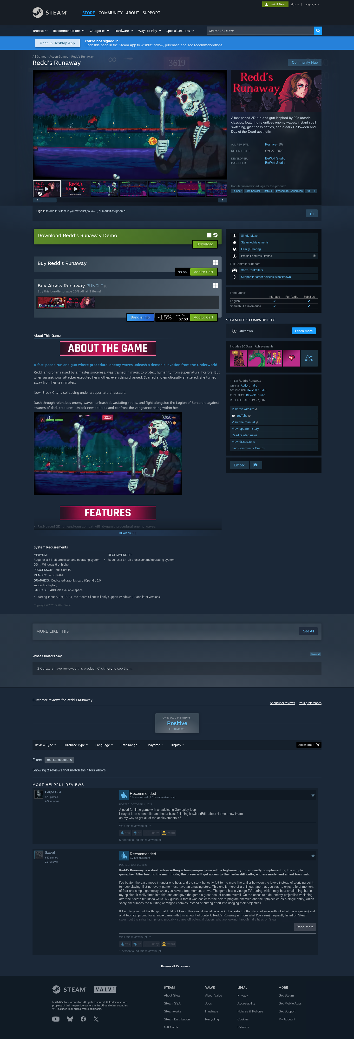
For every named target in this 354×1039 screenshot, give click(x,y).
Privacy (242, 995)
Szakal (50, 852)
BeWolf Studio (275, 158)
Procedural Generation (289, 190)
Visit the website (243, 409)
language (310, 4)
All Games (39, 56)
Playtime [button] (154, 745)
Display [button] (176, 745)
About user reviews (282, 703)
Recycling (212, 1019)
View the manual (244, 422)
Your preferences (310, 703)
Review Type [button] (44, 745)
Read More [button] (305, 927)
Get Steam (286, 995)
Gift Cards (171, 1027)
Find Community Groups (248, 448)
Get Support (287, 1011)
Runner (237, 190)
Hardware (211, 1011)
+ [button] (314, 190)
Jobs (208, 1003)
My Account (287, 1019)
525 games (51, 797)
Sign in (41, 211)
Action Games (58, 56)
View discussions (243, 441)
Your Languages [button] (57, 760)
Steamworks (172, 1011)
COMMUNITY (110, 12)
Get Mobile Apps (290, 1003)
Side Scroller (252, 190)
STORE (88, 12)
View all (315, 654)
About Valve (213, 995)
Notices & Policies (250, 1011)
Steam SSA (172, 1003)
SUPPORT (151, 12)
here (108, 668)
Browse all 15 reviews (175, 966)
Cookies (243, 1019)
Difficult (268, 190)
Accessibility (246, 1003)
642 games (51, 857)
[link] (173, 317)
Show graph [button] (306, 745)
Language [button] (102, 745)
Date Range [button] (128, 745)
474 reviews (52, 801)
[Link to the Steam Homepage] (50, 16)
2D (308, 190)
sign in (295, 4)
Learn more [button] (304, 331)
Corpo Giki (53, 792)
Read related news (244, 435)
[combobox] (260, 31)
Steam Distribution (177, 1019)
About (132, 12)
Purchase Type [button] (74, 745)
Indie (254, 385)
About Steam (173, 995)
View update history (245, 428)
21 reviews (51, 861)
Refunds (243, 1027)
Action (245, 385)
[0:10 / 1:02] (130, 125)
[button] (41, 30)
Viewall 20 (309, 358)
